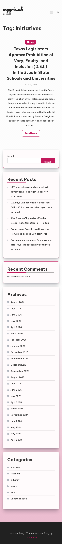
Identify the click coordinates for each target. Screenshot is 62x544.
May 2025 (16, 396)
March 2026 (17, 333)
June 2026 (16, 314)
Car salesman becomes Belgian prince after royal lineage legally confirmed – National (31, 245)
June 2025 (16, 389)
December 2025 (19, 352)
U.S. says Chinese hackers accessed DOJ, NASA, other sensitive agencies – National (31, 207)
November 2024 (19, 414)
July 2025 (16, 383)
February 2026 (19, 339)
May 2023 (16, 433)
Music (14, 486)
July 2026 (16, 308)
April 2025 (16, 402)
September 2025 (20, 371)
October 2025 (18, 364)
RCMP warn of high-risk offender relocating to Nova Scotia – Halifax (30, 220)
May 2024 (16, 427)
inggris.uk (13, 9)
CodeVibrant (31, 537)
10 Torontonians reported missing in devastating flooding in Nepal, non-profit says (30, 192)
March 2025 (17, 408)
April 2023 (16, 439)
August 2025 (18, 377)
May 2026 (16, 321)
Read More (31, 133)
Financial (15, 473)
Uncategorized (19, 498)
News (30, 42)
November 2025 (19, 358)
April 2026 (16, 327)
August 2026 (18, 302)
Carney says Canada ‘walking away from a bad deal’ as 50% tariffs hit (30, 231)
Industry (15, 480)
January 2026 (18, 346)
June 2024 (16, 421)
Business (15, 467)
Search (10, 156)
